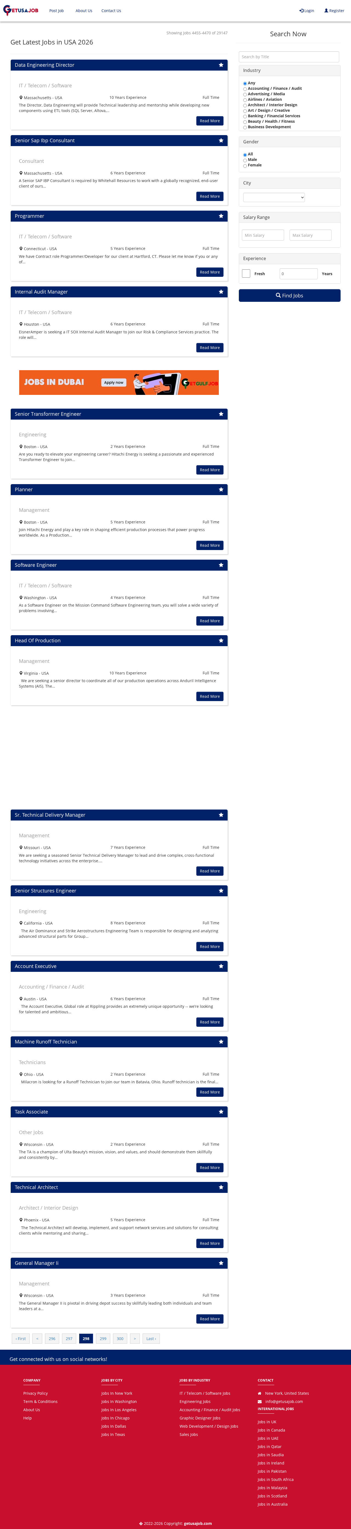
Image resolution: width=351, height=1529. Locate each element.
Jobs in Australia (273, 1504)
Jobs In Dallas (113, 1426)
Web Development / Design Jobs (209, 1426)
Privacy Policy (35, 1393)
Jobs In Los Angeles (119, 1409)
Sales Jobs (189, 1434)
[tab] (289, 70)
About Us (84, 10)
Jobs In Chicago (115, 1418)
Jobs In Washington (119, 1401)
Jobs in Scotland (272, 1496)
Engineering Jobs (195, 1401)
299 (103, 1338)
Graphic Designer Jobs (200, 1418)
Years (324, 273)
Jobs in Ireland (271, 1463)
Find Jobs (292, 295)
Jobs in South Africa (276, 1479)
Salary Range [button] (256, 217)
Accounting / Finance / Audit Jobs (210, 1409)
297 (69, 1338)
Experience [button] (254, 258)
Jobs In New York (116, 1393)
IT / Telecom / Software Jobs (205, 1393)
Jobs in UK (267, 1421)
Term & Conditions (40, 1401)
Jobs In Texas (113, 1434)
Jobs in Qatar (270, 1446)
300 (120, 1338)
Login (308, 10)
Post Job (56, 10)
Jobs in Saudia (271, 1454)
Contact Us (111, 10)
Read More (210, 120)
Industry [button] (252, 70)
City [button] (247, 183)
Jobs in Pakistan (272, 1471)
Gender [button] (251, 142)
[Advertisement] (119, 757)
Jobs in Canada (271, 1430)
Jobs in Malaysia (272, 1487)
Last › (151, 1338)
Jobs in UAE (268, 1438)
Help (27, 1418)
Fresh (259, 273)
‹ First (21, 1338)
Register (336, 10)
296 (52, 1338)
